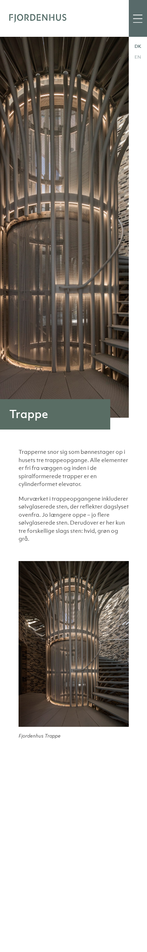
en (138, 57)
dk (138, 46)
